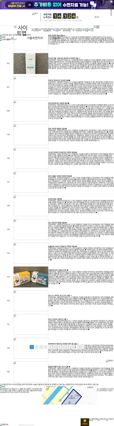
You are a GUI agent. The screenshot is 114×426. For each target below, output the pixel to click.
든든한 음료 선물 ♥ (55, 199)
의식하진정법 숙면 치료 (8, 1)
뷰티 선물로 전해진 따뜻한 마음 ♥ (60, 176)
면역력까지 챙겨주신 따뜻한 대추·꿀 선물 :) (63, 344)
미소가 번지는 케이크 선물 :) (58, 319)
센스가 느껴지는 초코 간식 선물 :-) (60, 296)
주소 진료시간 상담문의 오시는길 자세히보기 (50, 346)
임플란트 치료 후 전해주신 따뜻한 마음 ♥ (62, 246)
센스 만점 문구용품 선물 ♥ (57, 223)
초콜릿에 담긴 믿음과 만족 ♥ (58, 270)
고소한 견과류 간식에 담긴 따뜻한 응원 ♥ (62, 152)
